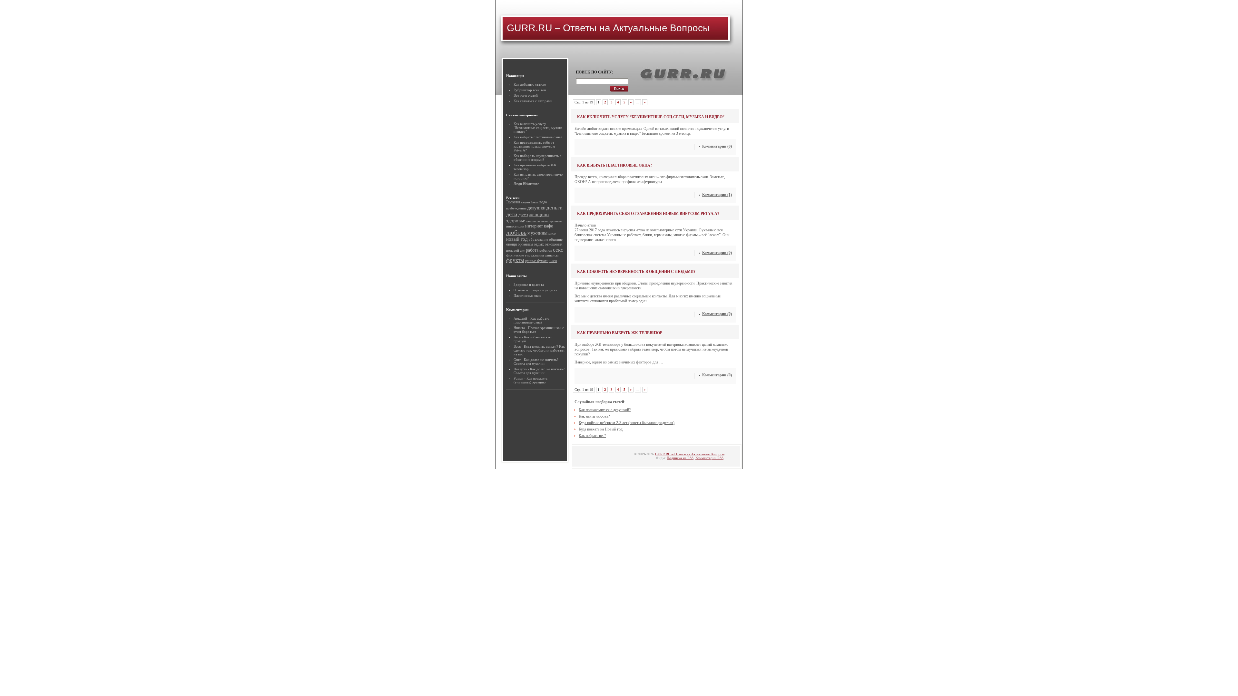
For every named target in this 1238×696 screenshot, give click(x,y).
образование (538, 239)
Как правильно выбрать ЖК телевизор (619, 333)
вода (543, 202)
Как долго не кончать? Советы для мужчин (536, 361)
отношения (554, 244)
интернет (534, 226)
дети (511, 214)
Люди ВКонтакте (526, 184)
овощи (511, 244)
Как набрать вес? (592, 435)
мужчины (537, 233)
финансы (551, 255)
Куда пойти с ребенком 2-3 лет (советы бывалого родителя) (626, 422)
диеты (523, 215)
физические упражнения (525, 255)
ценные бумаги (536, 261)
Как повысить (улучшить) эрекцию (530, 380)
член (553, 260)
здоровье (515, 220)
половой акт (515, 250)
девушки (536, 207)
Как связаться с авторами (533, 101)
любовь (516, 232)
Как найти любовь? (594, 416)
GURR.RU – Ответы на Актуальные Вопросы (608, 28)
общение (556, 239)
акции (525, 202)
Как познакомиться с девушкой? (605, 410)
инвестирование (551, 221)
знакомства (533, 221)
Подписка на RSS (680, 458)
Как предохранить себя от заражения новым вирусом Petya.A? (534, 146)
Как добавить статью (530, 84)
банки (534, 202)
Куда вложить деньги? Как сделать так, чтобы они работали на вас (539, 350)
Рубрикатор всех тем (530, 90)
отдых (539, 244)
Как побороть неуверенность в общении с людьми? (537, 157)
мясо (552, 233)
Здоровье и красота (529, 284)
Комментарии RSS (709, 458)
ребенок (545, 250)
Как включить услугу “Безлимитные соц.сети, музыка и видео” (538, 127)
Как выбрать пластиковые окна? (538, 137)
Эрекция (513, 202)
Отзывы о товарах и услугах (535, 290)
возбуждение (516, 208)
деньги (554, 208)
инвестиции (515, 226)
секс (558, 250)
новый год (517, 239)
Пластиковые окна (527, 295)
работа (532, 250)
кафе (548, 226)
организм (525, 244)
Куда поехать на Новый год (601, 429)
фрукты (515, 260)
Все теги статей (526, 95)
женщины (539, 214)
